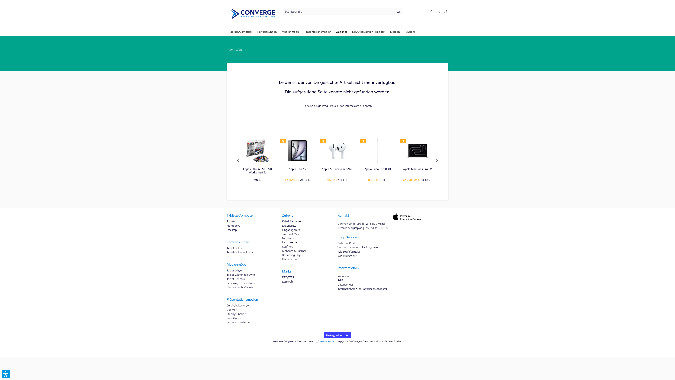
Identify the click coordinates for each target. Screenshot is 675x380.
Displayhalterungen (238, 305)
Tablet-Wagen (235, 270)
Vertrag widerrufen (337, 335)
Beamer (232, 309)
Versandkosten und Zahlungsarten (358, 247)
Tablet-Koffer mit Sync (240, 252)
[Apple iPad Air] (297, 150)
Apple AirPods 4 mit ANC (337, 168)
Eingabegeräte (291, 229)
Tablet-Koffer (234, 248)
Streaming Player (292, 254)
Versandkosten (327, 341)
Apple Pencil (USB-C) (377, 168)
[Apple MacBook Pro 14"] (417, 150)
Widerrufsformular (349, 251)
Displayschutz (290, 259)
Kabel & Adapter (292, 221)
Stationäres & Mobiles (240, 287)
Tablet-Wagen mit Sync (241, 274)
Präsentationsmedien (242, 299)
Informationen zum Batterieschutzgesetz (362, 288)
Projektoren (234, 318)
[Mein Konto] (438, 11)
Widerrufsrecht (347, 255)
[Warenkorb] (445, 11)
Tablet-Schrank (236, 278)
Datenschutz (345, 284)
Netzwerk (288, 238)
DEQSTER (288, 277)
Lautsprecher (290, 242)
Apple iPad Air (297, 168)
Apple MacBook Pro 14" (417, 168)
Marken (287, 271)
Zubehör (288, 215)
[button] (6, 374)
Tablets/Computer (240, 215)
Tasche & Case (291, 234)
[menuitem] (342, 11)
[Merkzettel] (431, 11)
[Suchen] (398, 11)
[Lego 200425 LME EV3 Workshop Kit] (257, 150)
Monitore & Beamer (294, 250)
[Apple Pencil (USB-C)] (377, 150)
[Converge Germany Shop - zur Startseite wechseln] (253, 14)
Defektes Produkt (348, 243)
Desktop (232, 229)
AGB (340, 280)
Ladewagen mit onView (241, 283)
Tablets (231, 221)
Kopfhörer (288, 246)
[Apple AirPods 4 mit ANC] (337, 150)
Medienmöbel (237, 264)
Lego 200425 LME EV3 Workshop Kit (257, 170)
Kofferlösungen (238, 242)
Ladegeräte (289, 225)
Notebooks (233, 225)
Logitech (287, 281)
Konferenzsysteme (238, 322)
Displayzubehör (236, 313)
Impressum (344, 276)
